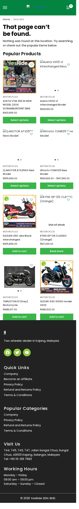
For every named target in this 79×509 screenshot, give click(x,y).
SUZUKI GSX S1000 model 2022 (56, 303)
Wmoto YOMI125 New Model (53, 172)
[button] (68, 8)
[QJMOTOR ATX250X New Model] (19, 146)
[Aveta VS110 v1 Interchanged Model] (56, 76)
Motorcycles (10, 96)
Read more (56, 251)
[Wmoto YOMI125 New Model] (56, 146)
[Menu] (8, 8)
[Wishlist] (31, 65)
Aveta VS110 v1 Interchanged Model (53, 103)
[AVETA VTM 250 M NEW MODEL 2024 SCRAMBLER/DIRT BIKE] (19, 76)
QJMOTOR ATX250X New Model (18, 172)
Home (6, 19)
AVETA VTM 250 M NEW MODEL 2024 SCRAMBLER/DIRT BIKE (17, 104)
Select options (20, 120)
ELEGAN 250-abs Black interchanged (17, 237)
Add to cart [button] (19, 251)
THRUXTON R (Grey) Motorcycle (15, 303)
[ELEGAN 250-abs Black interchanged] (19, 211)
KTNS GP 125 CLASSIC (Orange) (53, 237)
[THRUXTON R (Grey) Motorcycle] (19, 277)
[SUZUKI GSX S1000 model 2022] (56, 277)
